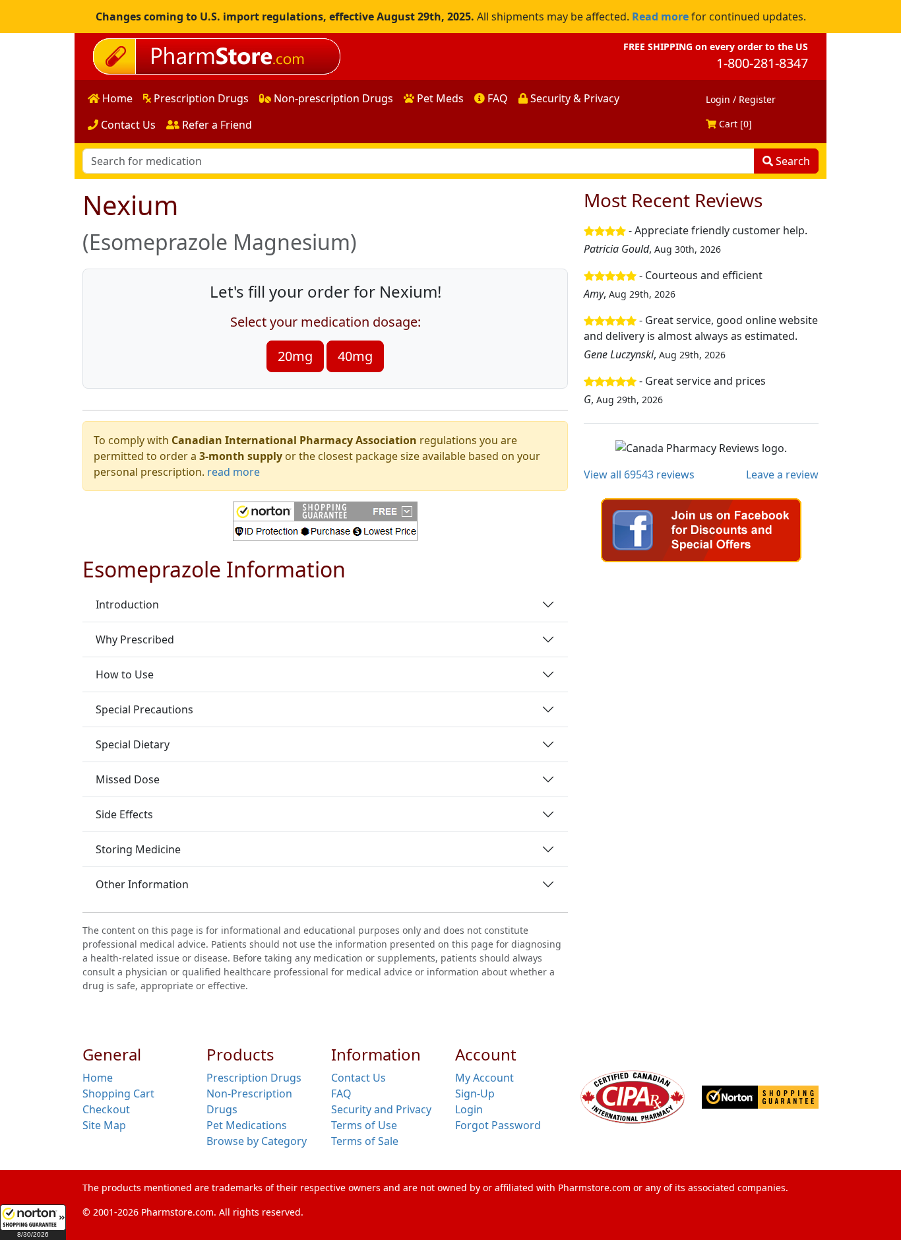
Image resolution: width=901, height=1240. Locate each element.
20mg (295, 356)
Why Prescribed (135, 639)
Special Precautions (144, 709)
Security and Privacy (381, 1109)
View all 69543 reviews (639, 474)
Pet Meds (439, 98)
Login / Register (741, 99)
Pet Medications (246, 1125)
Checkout (106, 1109)
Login (469, 1109)
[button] (33, 1222)
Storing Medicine (138, 849)
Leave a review (782, 474)
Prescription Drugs (200, 98)
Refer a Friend (215, 124)
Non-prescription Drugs (332, 98)
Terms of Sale (364, 1141)
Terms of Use (364, 1125)
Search (791, 161)
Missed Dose (128, 779)
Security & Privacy (573, 98)
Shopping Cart (118, 1093)
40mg (355, 356)
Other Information (142, 884)
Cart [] (734, 123)
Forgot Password (498, 1125)
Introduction (127, 604)
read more (233, 472)
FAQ (496, 98)
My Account (484, 1077)
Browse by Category (256, 1141)
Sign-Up (475, 1093)
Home (116, 98)
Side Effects (124, 814)
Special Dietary (133, 744)
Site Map (104, 1125)
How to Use (125, 674)
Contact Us (127, 124)
